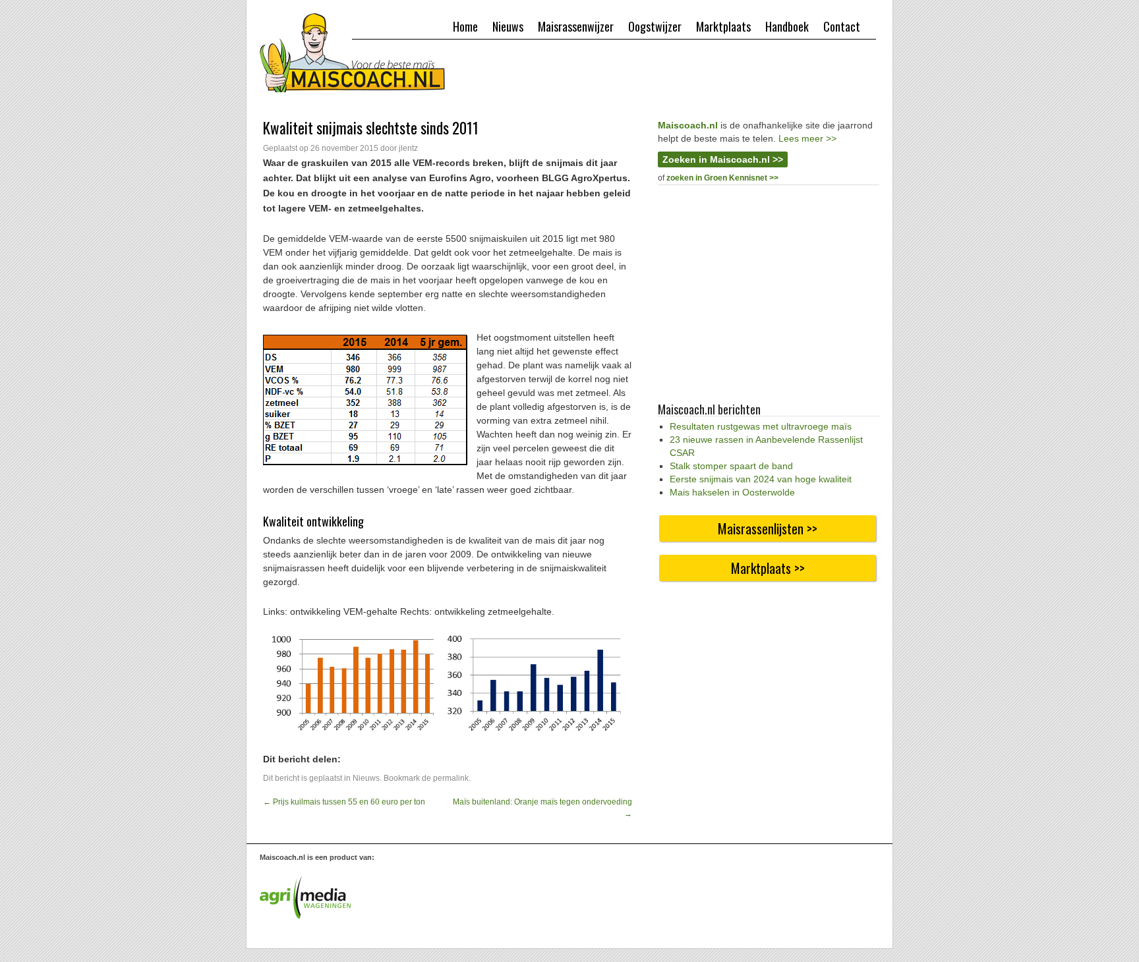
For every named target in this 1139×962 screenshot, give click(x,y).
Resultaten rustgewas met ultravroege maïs (761, 426)
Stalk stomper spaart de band (731, 466)
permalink (451, 778)
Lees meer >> (807, 138)
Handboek (787, 26)
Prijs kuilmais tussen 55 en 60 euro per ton (344, 801)
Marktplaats (723, 26)
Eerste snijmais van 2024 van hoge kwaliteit (761, 479)
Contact (841, 26)
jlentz (408, 148)
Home (465, 26)
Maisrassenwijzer (576, 26)
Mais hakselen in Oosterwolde (732, 492)
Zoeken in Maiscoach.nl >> (722, 159)
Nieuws (507, 26)
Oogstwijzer (655, 26)
